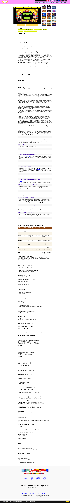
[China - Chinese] (35, 470)
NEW (30, 7)
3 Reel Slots (47, 2)
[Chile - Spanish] (32, 470)
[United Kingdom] (40, 473)
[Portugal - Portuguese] (30, 473)
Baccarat (32, 478)
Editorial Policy (43, 493)
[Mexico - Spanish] (37, 471)
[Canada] (30, 470)
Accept (67, 501)
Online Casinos (38, 479)
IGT (14, 7)
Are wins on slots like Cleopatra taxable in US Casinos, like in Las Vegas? (31, 191)
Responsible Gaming (24, 493)
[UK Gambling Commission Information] (29, 487)
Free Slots (40, 2)
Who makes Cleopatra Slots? (24, 144)
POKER (33, 7)
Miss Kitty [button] (19, 29)
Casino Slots (25, 479)
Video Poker (57, 2)
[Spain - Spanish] (45, 470)
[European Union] (47, 470)
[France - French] (25, 471)
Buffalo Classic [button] (40, 29)
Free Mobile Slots (38, 477)
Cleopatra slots (27, 156)
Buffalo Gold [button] (35, 29)
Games (25, 477)
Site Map (47, 493)
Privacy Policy (34, 493)
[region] (35, 240)
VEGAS (19, 7)
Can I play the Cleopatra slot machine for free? (27, 154)
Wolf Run (38, 169)
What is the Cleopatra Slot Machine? (25, 137)
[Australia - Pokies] (25, 470)
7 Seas (61, 2)
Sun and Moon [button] (23, 29)
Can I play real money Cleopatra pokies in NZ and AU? (28, 184)
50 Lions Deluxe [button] (45, 29)
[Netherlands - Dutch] (42, 471)
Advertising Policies (39, 493)
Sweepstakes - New (21, 24)
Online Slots (25, 478)
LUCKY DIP (35, 7)
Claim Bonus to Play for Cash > (31, 24)
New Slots (44, 2)
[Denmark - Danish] (42, 470)
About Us (29, 493)
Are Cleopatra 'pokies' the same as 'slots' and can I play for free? (30, 179)
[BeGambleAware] (39, 487)
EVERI (28, 7)
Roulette (32, 477)
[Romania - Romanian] (32, 473)
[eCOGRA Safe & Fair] (34, 487)
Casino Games (52, 2)
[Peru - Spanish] (25, 473)
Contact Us (31, 493)
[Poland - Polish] (27, 473)
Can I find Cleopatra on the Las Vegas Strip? (26, 197)
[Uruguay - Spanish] (45, 473)
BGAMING (25, 7)
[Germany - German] (40, 470)
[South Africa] (35, 473)
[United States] (42, 473)
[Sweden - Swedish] (37, 473)
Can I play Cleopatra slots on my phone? (26, 173)
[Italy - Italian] (30, 471)
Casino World (64, 2)
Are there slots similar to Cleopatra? (25, 166)
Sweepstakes (44, 477)
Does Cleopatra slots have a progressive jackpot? (27, 205)
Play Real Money (27, 17)
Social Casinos (44, 478)
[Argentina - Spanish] (23, 470)
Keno (31, 479)
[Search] (66, 0)
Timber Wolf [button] (27, 29)
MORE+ (39, 7)
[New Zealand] (47, 471)
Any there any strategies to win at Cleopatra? (26, 212)
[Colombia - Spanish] (37, 470)
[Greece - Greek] (27, 471)
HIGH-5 (22, 7)
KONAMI (17, 7)
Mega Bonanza (44, 479)
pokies (21, 181)
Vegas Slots (36, 2)
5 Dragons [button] (31, 29)
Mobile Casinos (38, 478)
